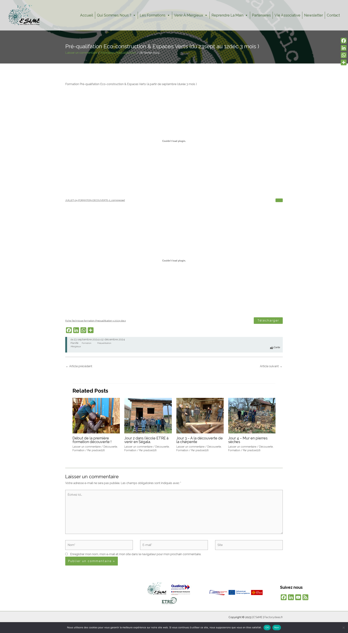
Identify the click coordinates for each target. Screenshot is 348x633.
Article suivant (271, 366)
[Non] (343, 627)
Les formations (152, 15)
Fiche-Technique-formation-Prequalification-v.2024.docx (95, 320)
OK (267, 627)
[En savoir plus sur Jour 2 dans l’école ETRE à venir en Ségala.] (148, 415)
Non (276, 627)
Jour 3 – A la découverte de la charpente (199, 440)
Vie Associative (287, 15)
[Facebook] (343, 40)
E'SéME (257, 617)
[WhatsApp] (343, 55)
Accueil (86, 15)
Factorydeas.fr (273, 617)
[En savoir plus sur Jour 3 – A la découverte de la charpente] (200, 415)
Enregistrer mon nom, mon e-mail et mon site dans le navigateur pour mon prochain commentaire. (135, 554)
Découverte (110, 446)
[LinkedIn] (343, 48)
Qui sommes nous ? (114, 15)
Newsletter (313, 15)
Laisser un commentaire (81, 52)
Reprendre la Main (227, 15)
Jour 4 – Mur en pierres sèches (248, 440)
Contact (333, 15)
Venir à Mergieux (188, 15)
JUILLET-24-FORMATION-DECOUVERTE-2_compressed (95, 200)
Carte (276, 347)
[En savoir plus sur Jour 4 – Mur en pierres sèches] (252, 415)
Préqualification (126, 52)
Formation (107, 52)
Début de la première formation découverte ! (91, 440)
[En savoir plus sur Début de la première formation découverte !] (96, 415)
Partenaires (261, 15)
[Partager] (343, 62)
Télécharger (268, 320)
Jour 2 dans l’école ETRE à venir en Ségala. (146, 440)
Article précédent (79, 366)
